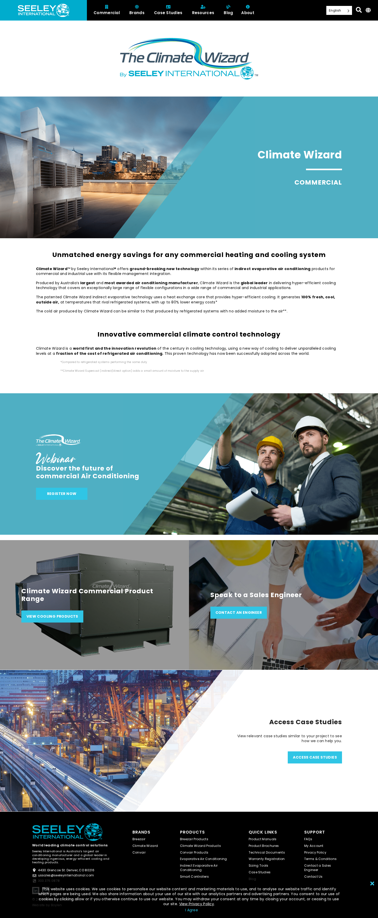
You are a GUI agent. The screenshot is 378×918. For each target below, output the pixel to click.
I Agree (191, 910)
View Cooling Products (52, 616)
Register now (62, 493)
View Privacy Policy (196, 903)
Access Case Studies (315, 757)
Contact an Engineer (238, 612)
